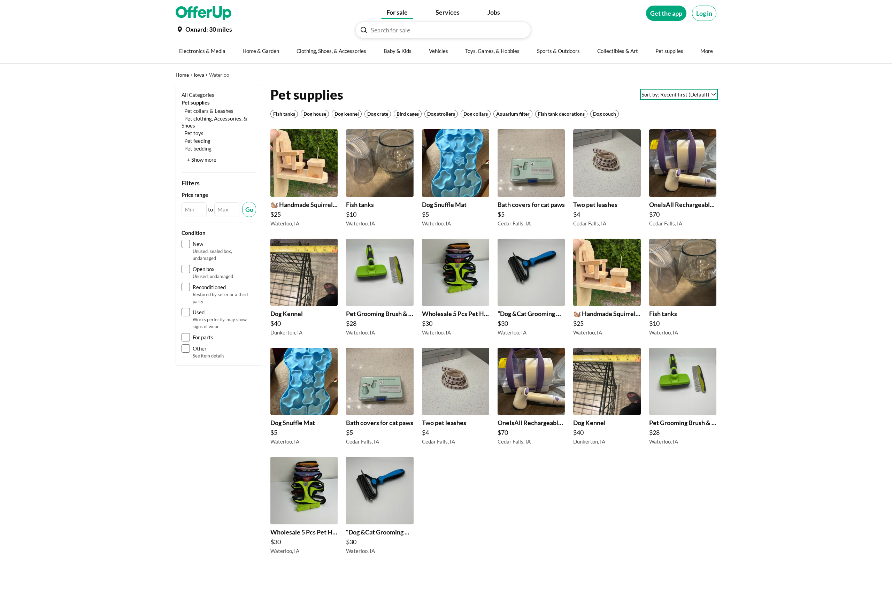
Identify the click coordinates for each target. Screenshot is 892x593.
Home (182, 75)
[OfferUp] (203, 13)
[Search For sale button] (363, 30)
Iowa (199, 75)
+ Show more (201, 159)
